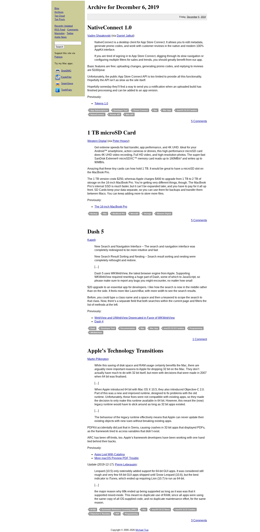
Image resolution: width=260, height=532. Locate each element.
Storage (147, 214)
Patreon (58, 57)
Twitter (70, 33)
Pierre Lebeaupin (126, 464)
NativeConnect (97, 114)
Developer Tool (121, 110)
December (128, 7)
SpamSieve (67, 83)
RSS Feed (59, 29)
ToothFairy (66, 89)
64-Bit (93, 509)
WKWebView (96, 332)
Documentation (127, 328)
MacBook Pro (118, 214)
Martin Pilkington (97, 359)
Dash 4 (98, 321)
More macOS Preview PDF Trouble (116, 458)
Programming (196, 328)
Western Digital (97, 140)
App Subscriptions (99, 110)
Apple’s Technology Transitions (125, 350)
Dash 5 (95, 231)
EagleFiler (66, 77)
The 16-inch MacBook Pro (110, 206)
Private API (115, 114)
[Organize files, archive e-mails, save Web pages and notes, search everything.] (57, 77)
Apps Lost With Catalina (109, 454)
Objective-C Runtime (100, 514)
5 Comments (199, 121)
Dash (92, 328)
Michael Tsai (141, 530)
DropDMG (66, 70)
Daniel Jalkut (125, 35)
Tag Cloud (59, 16)
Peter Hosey (120, 140)
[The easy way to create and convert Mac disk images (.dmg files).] (57, 70)
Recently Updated (63, 26)
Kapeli (91, 239)
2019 (153, 7)
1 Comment (199, 339)
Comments (72, 29)
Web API (129, 114)
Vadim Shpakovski (99, 35)
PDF (117, 514)
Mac (155, 110)
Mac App (167, 110)
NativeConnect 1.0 (109, 27)
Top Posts (59, 19)
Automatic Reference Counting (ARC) (119, 509)
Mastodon (59, 33)
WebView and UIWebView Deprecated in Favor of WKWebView (134, 317)
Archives (58, 12)
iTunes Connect (140, 110)
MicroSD (134, 214)
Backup (93, 214)
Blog (56, 8)
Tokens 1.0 (101, 103)
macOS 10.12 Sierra (161, 509)
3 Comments (199, 520)
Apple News (60, 37)
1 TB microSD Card (111, 132)
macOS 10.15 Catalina (187, 110)
